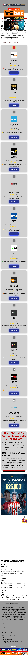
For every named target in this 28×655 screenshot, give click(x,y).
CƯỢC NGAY (14, 73)
